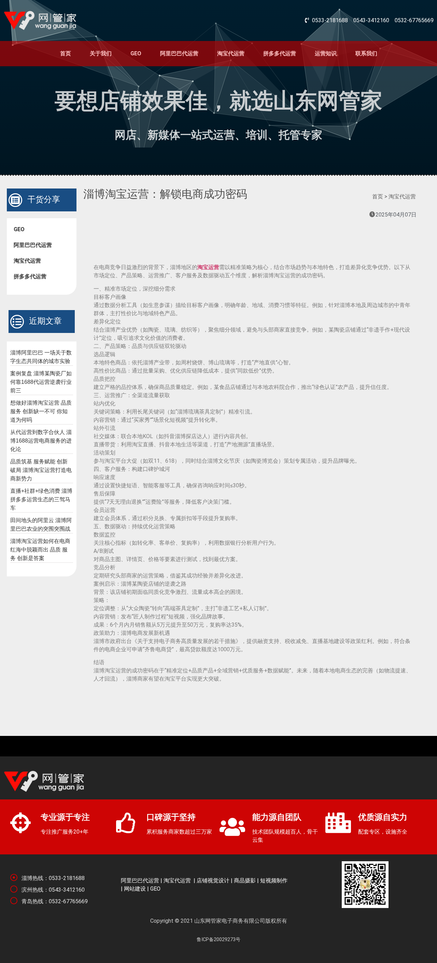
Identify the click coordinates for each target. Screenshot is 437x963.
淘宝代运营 (230, 53)
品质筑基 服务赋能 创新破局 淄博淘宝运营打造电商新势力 (41, 470)
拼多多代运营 (279, 53)
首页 (65, 53)
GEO (135, 53)
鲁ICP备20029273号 (218, 940)
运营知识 (326, 53)
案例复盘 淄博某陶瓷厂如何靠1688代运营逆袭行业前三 (41, 382)
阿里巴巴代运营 (179, 53)
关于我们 (101, 53)
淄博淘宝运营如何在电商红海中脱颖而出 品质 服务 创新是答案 (40, 549)
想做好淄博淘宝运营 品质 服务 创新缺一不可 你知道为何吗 (41, 411)
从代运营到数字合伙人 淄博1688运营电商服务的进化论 (41, 440)
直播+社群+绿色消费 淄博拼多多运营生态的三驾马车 (41, 499)
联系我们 (366, 53)
